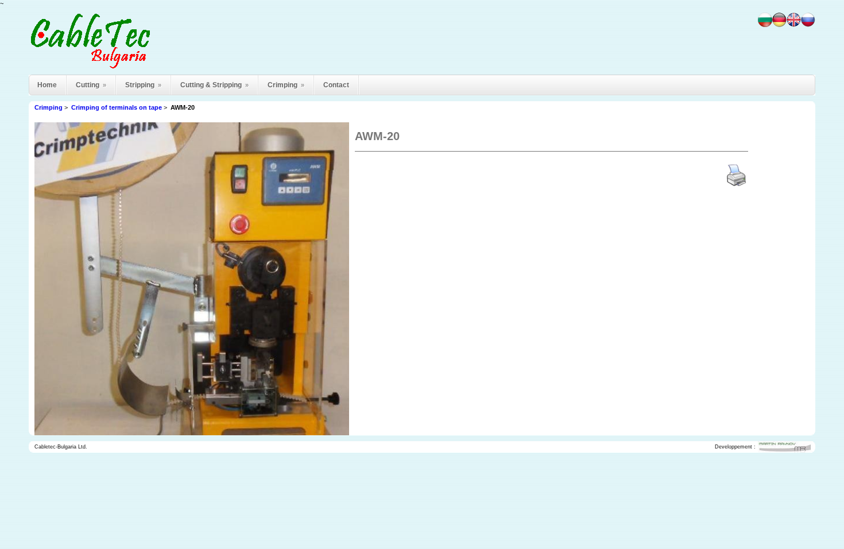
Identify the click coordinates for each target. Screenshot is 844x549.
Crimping (286, 85)
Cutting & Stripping (214, 85)
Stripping (143, 85)
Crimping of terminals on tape (116, 107)
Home (47, 85)
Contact (336, 85)
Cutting (91, 85)
